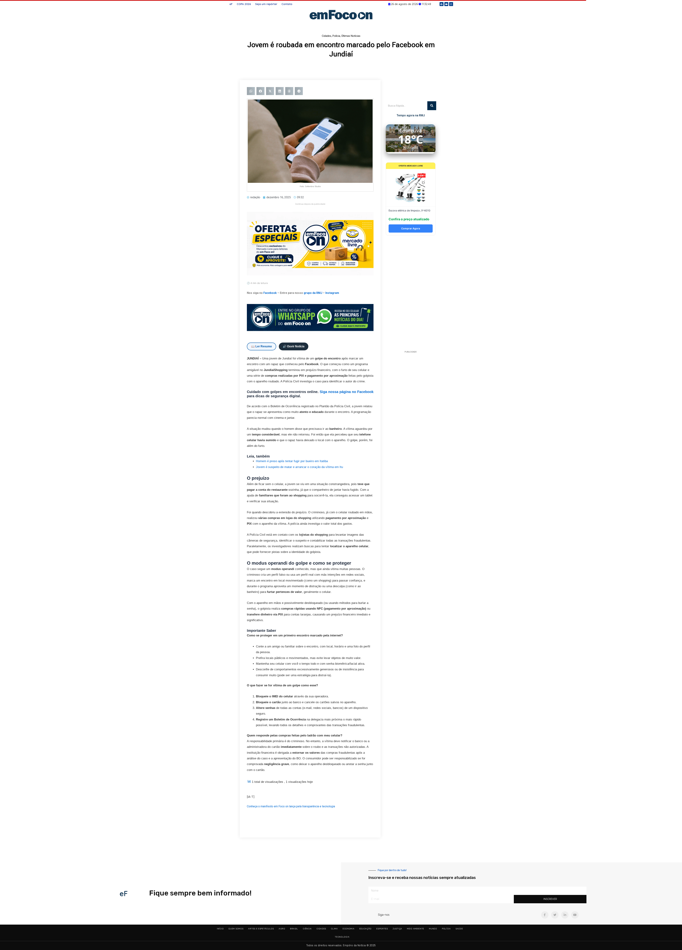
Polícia (336, 35)
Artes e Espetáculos (261, 928)
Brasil (294, 928)
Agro (282, 928)
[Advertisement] (410, 294)
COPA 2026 (244, 4)
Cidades (326, 35)
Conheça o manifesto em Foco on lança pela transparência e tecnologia (291, 806)
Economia (348, 928)
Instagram (332, 293)
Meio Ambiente (415, 928)
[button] (251, 91)
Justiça (397, 928)
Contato (287, 4)
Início (220, 928)
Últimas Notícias (350, 35)
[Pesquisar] (431, 105)
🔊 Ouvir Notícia (293, 346)
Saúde (459, 928)
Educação (365, 928)
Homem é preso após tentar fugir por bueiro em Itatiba (292, 461)
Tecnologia (342, 937)
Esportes (382, 928)
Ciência (307, 928)
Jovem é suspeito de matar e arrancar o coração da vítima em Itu (299, 467)
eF (230, 4)
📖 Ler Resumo (261, 346)
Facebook (270, 293)
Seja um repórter (266, 4)
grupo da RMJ (313, 293)
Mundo (433, 928)
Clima (334, 928)
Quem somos (235, 928)
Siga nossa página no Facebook (347, 392)
